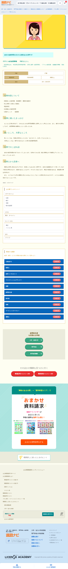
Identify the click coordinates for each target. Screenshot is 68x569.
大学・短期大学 (34, 340)
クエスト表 (7, 490)
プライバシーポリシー (55, 532)
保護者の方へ (35, 546)
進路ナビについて (37, 540)
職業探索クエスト (7, 493)
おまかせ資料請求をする (34, 442)
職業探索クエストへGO (45, 374)
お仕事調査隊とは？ (8, 476)
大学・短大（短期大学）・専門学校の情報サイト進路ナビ (15, 9)
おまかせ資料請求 (8, 519)
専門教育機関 (34, 353)
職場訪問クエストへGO (22, 374)
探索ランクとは (8, 487)
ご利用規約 (53, 535)
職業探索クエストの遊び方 (11, 483)
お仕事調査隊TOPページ (9, 473)
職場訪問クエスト (7, 496)
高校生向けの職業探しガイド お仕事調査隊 (41, 9)
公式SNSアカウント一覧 (56, 540)
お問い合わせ (53, 537)
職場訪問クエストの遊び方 (11, 479)
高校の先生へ (35, 543)
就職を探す (35, 536)
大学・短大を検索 (8, 508)
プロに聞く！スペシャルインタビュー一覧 (14, 498)
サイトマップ (53, 530)
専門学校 (34, 347)
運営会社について (54, 542)
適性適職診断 (7, 505)
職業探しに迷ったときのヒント (35, 457)
